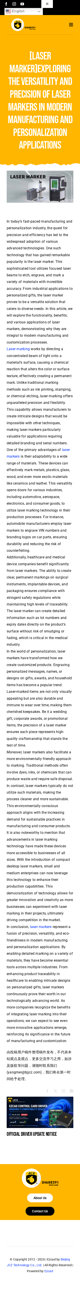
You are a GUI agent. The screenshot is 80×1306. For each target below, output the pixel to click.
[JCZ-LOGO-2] (40, 1170)
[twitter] (55, 1091)
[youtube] (22, 4)
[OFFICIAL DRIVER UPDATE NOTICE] (40, 1099)
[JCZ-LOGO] (23, 20)
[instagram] (14, 4)
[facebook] (6, 4)
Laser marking (18, 349)
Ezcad (48, 1271)
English (17, 11)
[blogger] (71, 1091)
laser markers (41, 927)
